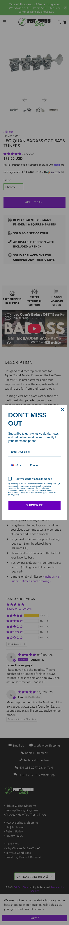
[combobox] (16, 465)
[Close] (62, 409)
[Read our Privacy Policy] (58, 484)
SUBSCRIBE (34, 505)
